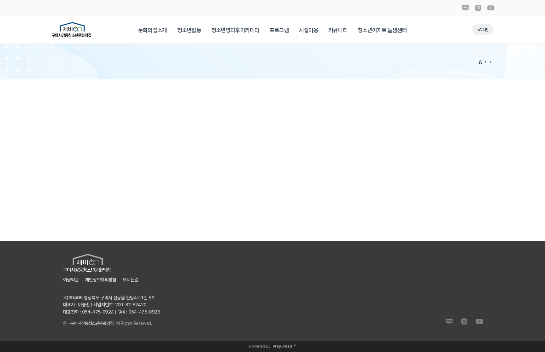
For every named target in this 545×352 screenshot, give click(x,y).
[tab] (152, 30)
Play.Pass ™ (284, 346)
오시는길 (130, 280)
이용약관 (71, 280)
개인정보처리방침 (100, 280)
